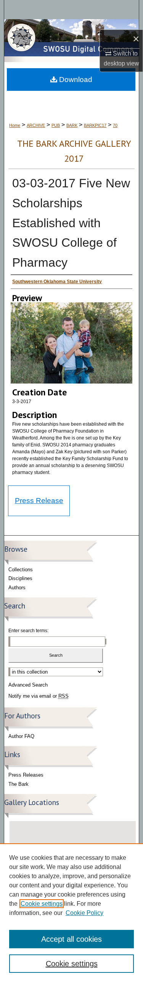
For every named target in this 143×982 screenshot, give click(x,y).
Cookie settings (42, 903)
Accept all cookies (71, 939)
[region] (71, 912)
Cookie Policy (84, 913)
